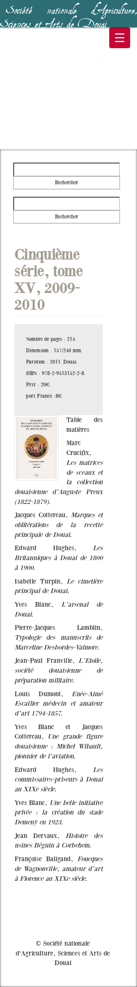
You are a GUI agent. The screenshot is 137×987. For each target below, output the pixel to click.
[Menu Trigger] (119, 37)
